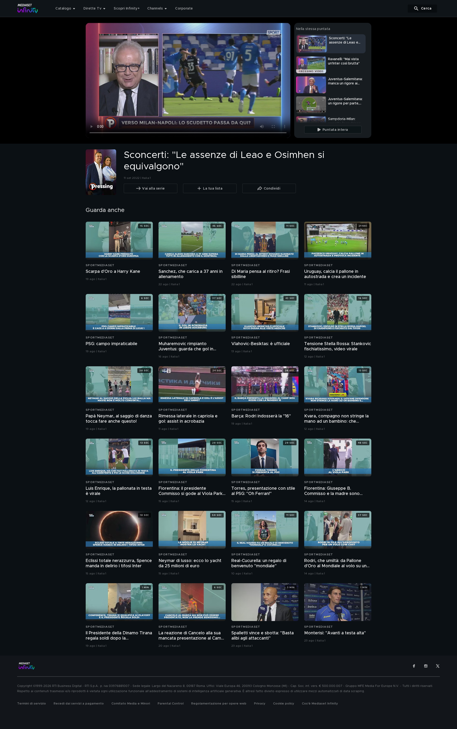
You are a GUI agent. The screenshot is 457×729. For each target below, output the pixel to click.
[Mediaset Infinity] (27, 8)
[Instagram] (426, 666)
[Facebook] (414, 666)
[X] (438, 666)
